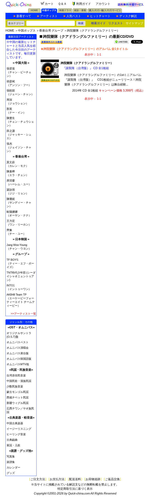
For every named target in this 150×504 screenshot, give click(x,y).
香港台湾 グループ (51, 30)
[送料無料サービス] (130, 6)
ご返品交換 (112, 479)
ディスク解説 (128, 16)
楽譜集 (11, 461)
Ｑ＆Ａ (62, 3)
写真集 (11, 456)
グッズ (11, 472)
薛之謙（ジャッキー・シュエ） (19, 134)
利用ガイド (83, 3)
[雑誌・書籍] (80, 11)
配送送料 (75, 479)
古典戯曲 (12, 439)
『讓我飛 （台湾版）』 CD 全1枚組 (86, 68)
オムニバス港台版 (18, 353)
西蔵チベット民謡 (18, 397)
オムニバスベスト (18, 342)
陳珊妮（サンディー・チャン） (19, 202)
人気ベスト (73, 16)
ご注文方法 (37, 479)
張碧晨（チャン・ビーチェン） (19, 72)
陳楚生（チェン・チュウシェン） (20, 121)
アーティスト (49, 16)
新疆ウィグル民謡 (18, 402)
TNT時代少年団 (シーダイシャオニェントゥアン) (21, 276)
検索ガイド (98, 23)
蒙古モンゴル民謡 (18, 391)
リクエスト (115, 23)
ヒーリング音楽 (16, 434)
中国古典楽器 (15, 423)
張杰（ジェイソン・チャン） (19, 147)
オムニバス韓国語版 (19, 358)
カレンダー (13, 467)
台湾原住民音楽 (16, 375)
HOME (9, 30)
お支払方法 (57, 479)
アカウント (103, 3)
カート (49, 3)
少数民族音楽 (15, 386)
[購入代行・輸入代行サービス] (105, 11)
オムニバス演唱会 (18, 347)
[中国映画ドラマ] (65, 11)
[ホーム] (34, 11)
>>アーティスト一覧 (23, 313)
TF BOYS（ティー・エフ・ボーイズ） (20, 263)
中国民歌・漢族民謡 (19, 380)
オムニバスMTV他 (18, 364)
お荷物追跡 (93, 479)
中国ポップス (26, 30)
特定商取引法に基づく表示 (75, 488)
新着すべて (23, 16)
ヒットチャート (100, 16)
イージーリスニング (19, 428)
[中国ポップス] (49, 11)
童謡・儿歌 (13, 445)
